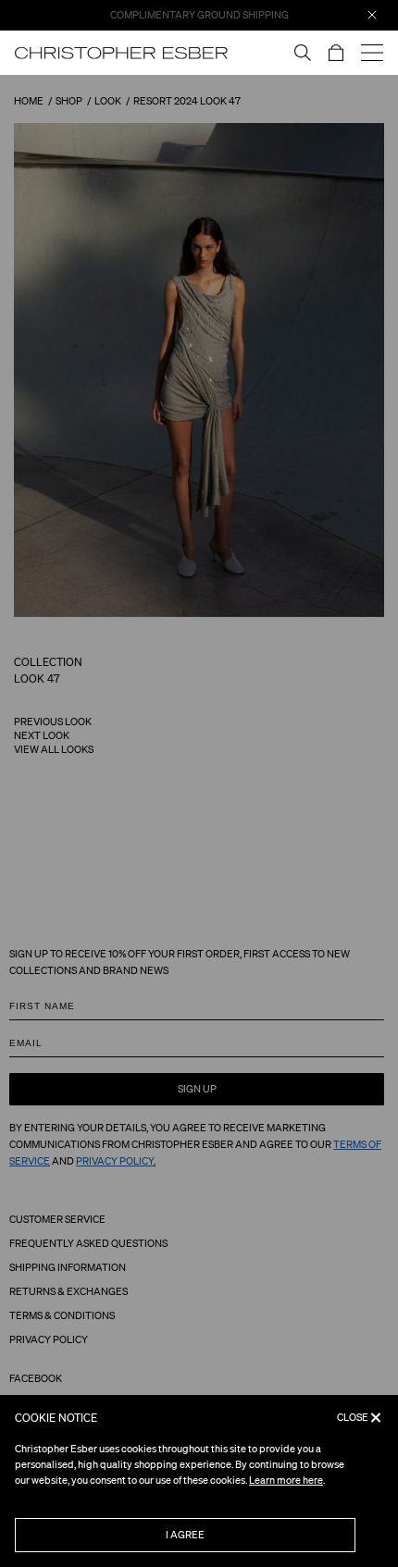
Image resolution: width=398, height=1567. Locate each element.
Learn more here (286, 1480)
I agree (185, 1534)
